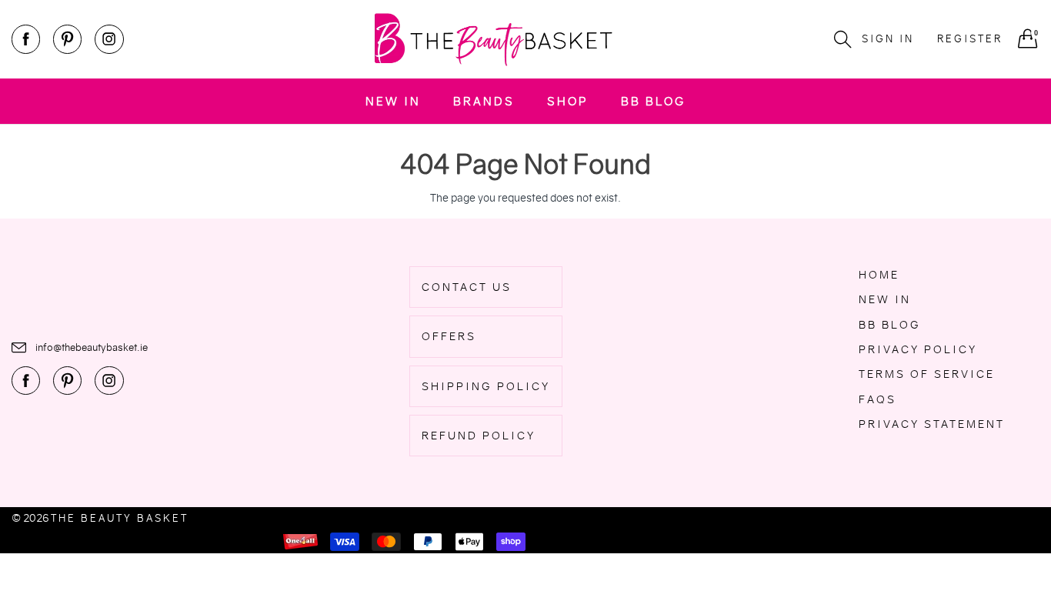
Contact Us (467, 287)
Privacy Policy (918, 349)
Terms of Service (927, 374)
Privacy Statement (932, 424)
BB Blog (653, 101)
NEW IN (393, 101)
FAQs (877, 399)
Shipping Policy (486, 386)
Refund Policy (479, 435)
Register (970, 38)
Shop (568, 101)
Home (879, 275)
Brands (484, 101)
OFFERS (449, 336)
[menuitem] (393, 101)
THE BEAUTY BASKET (120, 518)
